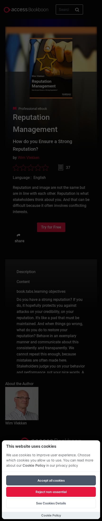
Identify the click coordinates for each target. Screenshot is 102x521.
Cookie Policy (34, 465)
